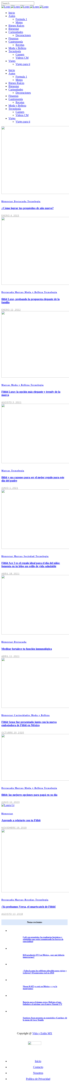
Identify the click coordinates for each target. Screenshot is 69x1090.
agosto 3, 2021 (11, 402)
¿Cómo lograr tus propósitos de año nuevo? (27, 208)
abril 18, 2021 (10, 573)
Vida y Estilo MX (42, 1033)
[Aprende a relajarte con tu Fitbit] (7, 805)
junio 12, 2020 (10, 802)
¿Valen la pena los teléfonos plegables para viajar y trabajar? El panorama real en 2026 (45, 972)
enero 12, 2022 (11, 309)
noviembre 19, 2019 (14, 827)
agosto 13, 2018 (12, 914)
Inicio (38, 1061)
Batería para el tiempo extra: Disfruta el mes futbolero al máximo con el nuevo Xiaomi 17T (42, 1003)
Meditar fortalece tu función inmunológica (26, 648)
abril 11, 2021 (10, 656)
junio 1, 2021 (9, 488)
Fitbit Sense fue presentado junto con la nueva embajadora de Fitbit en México (29, 723)
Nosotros (38, 1072)
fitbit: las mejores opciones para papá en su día (29, 794)
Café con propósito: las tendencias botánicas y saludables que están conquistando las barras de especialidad (43, 939)
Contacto (38, 1067)
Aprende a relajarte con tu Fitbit (21, 820)
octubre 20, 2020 (12, 732)
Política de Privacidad (38, 1078)
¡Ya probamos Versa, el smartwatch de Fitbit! (28, 906)
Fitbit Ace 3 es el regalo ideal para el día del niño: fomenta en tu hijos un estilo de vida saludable (30, 565)
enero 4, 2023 (10, 215)
